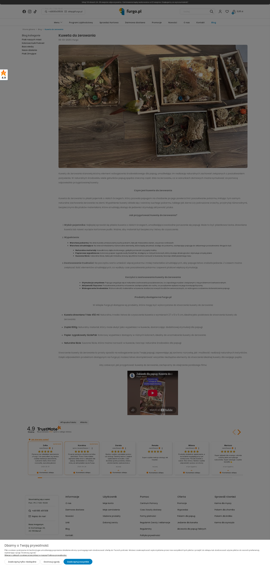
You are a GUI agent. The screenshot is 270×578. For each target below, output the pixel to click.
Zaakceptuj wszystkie (78, 561)
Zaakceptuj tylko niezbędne (22, 561)
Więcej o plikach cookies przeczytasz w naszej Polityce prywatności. (35, 555)
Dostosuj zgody (52, 561)
